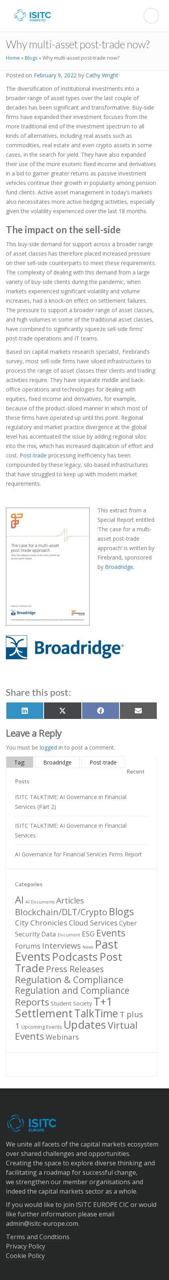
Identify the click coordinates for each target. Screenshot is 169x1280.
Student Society (71, 1003)
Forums (27, 946)
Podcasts (75, 956)
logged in (51, 747)
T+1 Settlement (63, 1007)
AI (19, 899)
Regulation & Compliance (69, 979)
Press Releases (75, 969)
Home (13, 57)
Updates (85, 1024)
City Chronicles (41, 922)
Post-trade (33, 455)
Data (48, 933)
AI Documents (40, 902)
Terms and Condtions (38, 1236)
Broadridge (119, 567)
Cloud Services (93, 922)
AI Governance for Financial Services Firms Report (78, 854)
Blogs (31, 57)
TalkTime (96, 1013)
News (88, 947)
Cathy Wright (102, 75)
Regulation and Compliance (72, 990)
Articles (70, 900)
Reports (32, 1001)
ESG (88, 933)
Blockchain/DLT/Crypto (61, 912)
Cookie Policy (25, 1255)
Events (110, 932)
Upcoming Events (41, 1026)
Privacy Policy (25, 1246)
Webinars (62, 1037)
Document (69, 935)
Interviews (61, 945)
